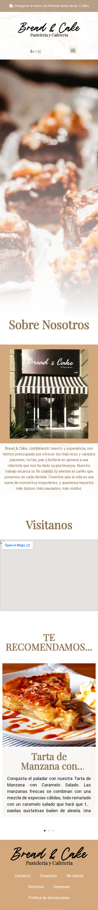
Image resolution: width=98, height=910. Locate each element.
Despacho (48, 876)
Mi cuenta (75, 876)
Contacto (23, 876)
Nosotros (36, 887)
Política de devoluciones (49, 897)
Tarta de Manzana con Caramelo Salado (49, 770)
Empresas (62, 887)
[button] (73, 50)
